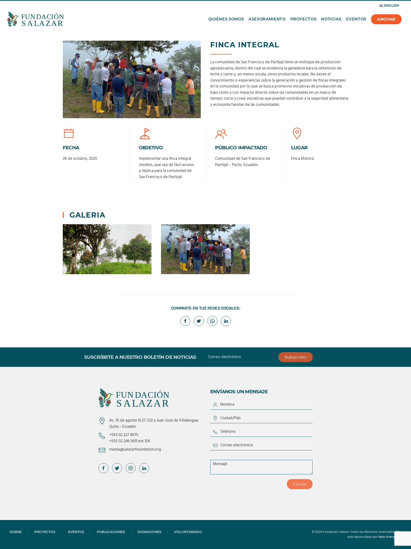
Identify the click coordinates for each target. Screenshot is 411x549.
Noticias (331, 19)
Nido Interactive (389, 537)
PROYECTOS (44, 532)
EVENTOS (76, 532)
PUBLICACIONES (111, 532)
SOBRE (16, 532)
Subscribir (295, 357)
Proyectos (303, 19)
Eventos (356, 19)
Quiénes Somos (226, 19)
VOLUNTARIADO (188, 532)
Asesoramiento (267, 19)
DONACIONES (149, 532)
